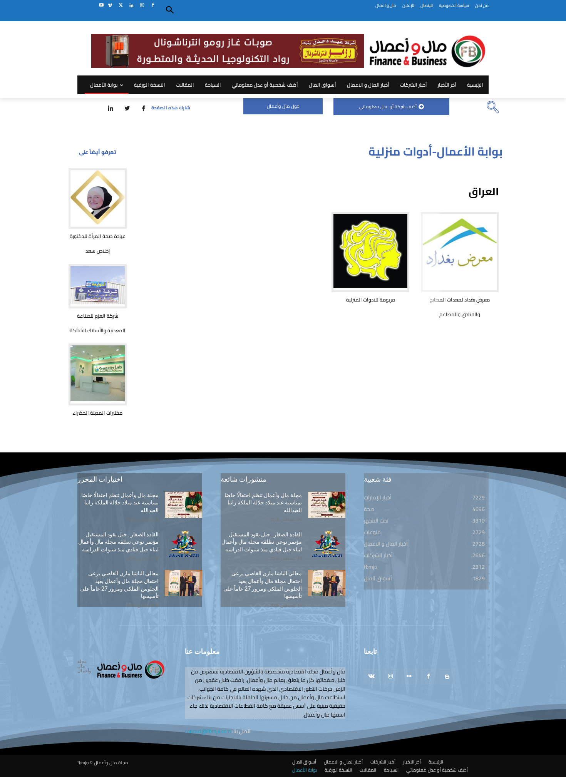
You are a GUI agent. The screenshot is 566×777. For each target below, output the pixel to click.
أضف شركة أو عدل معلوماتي (388, 106)
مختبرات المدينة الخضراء (97, 412)
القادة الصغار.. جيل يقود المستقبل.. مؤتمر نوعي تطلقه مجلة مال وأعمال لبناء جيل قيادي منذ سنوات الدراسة (118, 542)
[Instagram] (141, 5)
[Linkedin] (131, 5)
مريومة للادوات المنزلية (370, 299)
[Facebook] (152, 5)
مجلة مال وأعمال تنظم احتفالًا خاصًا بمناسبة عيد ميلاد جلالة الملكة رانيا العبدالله (120, 502)
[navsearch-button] (493, 108)
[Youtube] (101, 5)
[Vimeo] (109, 5)
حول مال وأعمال (283, 106)
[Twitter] (120, 5)
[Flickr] (409, 676)
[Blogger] (447, 676)
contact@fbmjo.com (208, 731)
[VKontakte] (371, 676)
